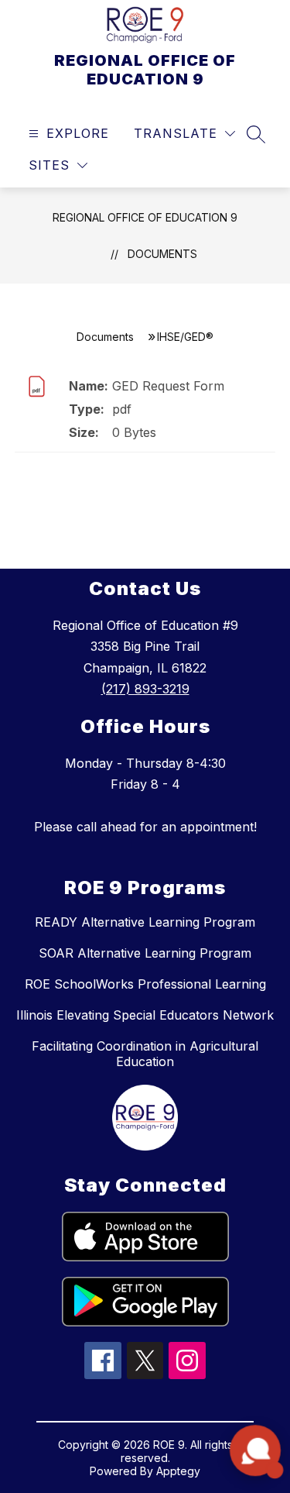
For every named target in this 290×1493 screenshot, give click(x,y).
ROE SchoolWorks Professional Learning (145, 984)
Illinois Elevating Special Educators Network (145, 1015)
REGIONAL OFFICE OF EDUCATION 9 (145, 217)
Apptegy (178, 1471)
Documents (162, 253)
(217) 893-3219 (145, 689)
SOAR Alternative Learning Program (145, 953)
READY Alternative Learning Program (145, 922)
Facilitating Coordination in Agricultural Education (145, 1053)
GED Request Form (168, 386)
